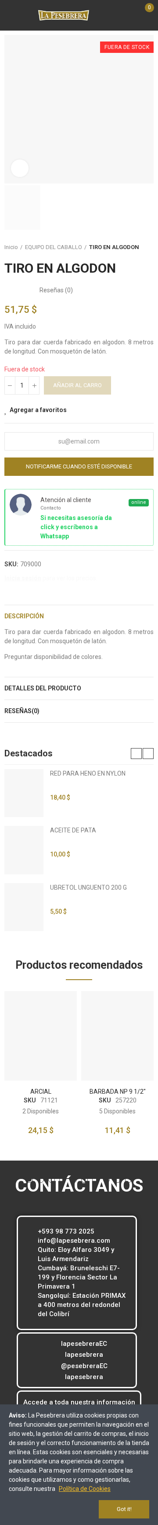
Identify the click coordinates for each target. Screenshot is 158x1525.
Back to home (149, 247)
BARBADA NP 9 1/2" (118, 1091)
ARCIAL (40, 1091)
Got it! (124, 1509)
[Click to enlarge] (20, 168)
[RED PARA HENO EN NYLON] (23, 793)
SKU (30, 1100)
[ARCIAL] (40, 1036)
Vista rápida (54, 1023)
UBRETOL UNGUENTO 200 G (88, 887)
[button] (136, 753)
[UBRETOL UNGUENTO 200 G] (23, 907)
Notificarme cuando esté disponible (79, 466)
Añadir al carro (77, 385)
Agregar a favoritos (38, 409)
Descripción (24, 616)
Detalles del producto (42, 688)
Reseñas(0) (22, 710)
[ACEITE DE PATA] (23, 850)
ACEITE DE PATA (73, 830)
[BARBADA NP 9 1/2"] (117, 1036)
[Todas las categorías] (6, 16)
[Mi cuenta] (118, 15)
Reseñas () (56, 290)
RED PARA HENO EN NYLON (88, 773)
